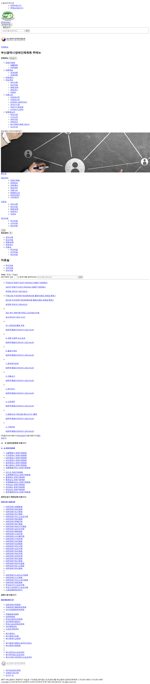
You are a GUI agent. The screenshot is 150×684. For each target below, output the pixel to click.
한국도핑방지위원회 (14, 619)
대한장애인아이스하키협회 (17, 580)
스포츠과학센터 (12, 629)
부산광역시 (10, 634)
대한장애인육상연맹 (14, 554)
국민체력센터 (11, 626)
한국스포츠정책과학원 (15, 624)
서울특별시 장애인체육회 (16, 453)
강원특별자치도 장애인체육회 (18, 475)
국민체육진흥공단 (13, 622)
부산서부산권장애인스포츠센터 (19, 657)
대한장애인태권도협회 (15, 563)
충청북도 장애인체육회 (15, 477)
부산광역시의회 (12, 636)
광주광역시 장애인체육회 (16, 463)
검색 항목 (5, 277)
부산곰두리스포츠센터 (15, 652)
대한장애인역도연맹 (14, 546)
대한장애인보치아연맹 (15, 529)
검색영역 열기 (6, 25)
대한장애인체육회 (13, 605)
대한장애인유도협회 (14, 551)
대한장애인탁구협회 (14, 561)
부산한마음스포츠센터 (15, 655)
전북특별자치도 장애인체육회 (18, 482)
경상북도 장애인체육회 (15, 487)
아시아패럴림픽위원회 (15, 610)
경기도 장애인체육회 (14, 472)
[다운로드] (8, 20)
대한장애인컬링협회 (14, 582)
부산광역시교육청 (13, 638)
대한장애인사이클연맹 (15, 536)
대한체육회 (10, 617)
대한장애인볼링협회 (14, 531)
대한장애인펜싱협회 (14, 568)
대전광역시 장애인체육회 (16, 458)
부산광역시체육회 (13, 646)
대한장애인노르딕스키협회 (17, 575)
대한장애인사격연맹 (14, 534)
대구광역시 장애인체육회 (16, 460)
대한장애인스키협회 (14, 578)
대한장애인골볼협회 (14, 507)
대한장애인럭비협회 (14, 519)
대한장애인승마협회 (14, 541)
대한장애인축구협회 (14, 558)
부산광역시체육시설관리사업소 (19, 643)
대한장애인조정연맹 (14, 556)
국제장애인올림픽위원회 (16, 607)
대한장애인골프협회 (14, 509)
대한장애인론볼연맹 (14, 521)
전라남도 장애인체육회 (15, 485)
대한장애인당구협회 (14, 514)
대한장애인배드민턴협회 (16, 526)
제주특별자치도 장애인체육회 (18, 492)
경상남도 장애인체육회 (15, 490)
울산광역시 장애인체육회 (16, 465)
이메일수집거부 (12, 673)
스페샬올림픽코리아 (14, 590)
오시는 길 (10, 675)
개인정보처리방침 (13, 670)
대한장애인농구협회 (14, 512)
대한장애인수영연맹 (14, 539)
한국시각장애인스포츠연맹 (17, 587)
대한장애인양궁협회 (14, 544)
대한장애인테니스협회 (15, 566)
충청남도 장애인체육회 (15, 480)
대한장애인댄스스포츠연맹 (17, 517)
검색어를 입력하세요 (28, 277)
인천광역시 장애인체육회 (16, 455)
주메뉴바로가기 (16, 8)
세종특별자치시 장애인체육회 (18, 468)
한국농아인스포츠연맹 (15, 585)
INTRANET (6, 22)
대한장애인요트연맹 (14, 549)
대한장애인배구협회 (14, 524)
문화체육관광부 (12, 614)
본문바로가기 (16, 5)
